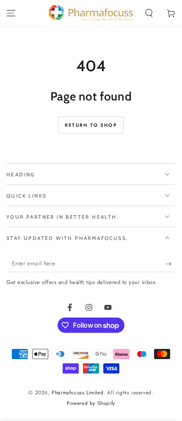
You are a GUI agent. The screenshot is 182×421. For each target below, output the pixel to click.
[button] (149, 13)
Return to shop (91, 125)
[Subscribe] (171, 263)
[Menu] (11, 13)
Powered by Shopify (91, 403)
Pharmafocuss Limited (77, 392)
